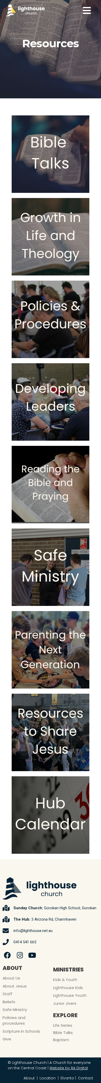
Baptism (61, 1039)
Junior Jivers (64, 1003)
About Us (11, 978)
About (29, 1078)
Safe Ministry (15, 1009)
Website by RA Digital (68, 1068)
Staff (7, 994)
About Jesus (15, 986)
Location (48, 1078)
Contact (85, 1078)
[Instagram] (20, 955)
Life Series (62, 1025)
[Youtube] (32, 955)
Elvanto (67, 1078)
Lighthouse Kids (68, 987)
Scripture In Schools (21, 1031)
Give (7, 1039)
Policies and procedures (14, 1020)
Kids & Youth (65, 979)
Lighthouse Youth (69, 995)
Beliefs (9, 1002)
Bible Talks (63, 1032)
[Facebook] (7, 955)
